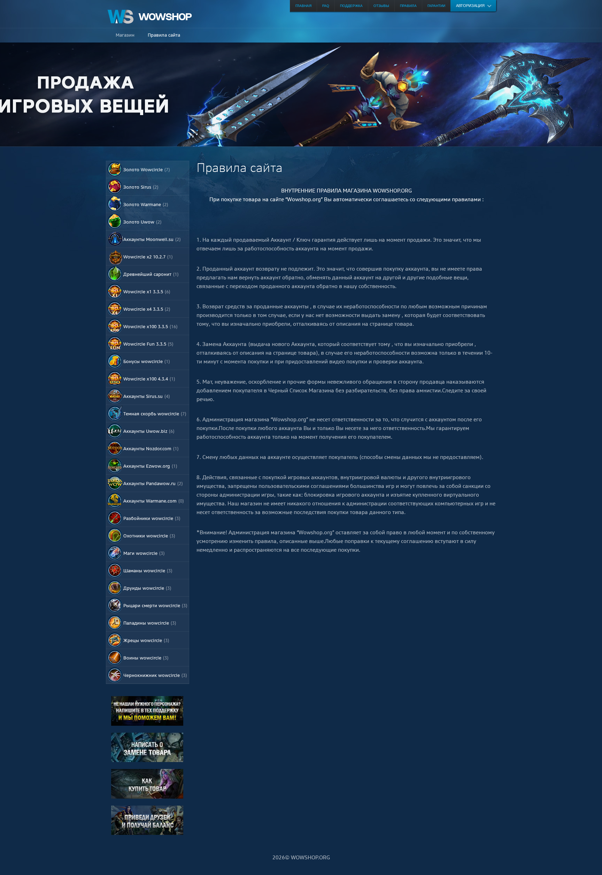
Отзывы (381, 6)
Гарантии (436, 6)
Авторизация (470, 5)
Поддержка (351, 6)
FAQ (325, 6)
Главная (303, 6)
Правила (408, 6)
